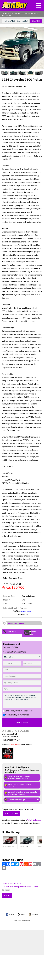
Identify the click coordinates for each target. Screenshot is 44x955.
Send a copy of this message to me (19, 711)
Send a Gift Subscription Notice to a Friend (20, 886)
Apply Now (26, 611)
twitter (23, 914)
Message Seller (32, 633)
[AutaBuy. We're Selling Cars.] (15, 5)
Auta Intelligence (34, 820)
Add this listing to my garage (17, 715)
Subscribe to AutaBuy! (12, 883)
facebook (11, 914)
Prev (4, 48)
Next (40, 48)
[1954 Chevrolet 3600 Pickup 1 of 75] (22, 48)
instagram (35, 914)
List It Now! (11, 813)
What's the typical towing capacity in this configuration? (22, 793)
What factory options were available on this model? (19, 777)
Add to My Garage (16, 623)
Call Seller (12, 631)
